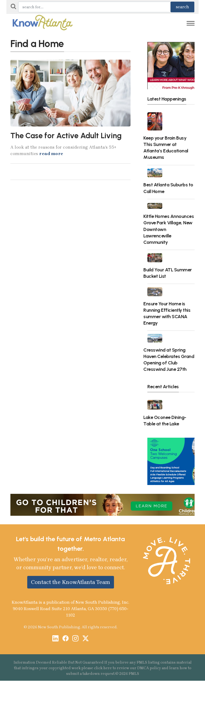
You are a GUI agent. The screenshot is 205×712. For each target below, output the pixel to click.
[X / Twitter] (85, 639)
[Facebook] (65, 639)
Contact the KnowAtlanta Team (70, 582)
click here (103, 668)
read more (51, 153)
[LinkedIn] (55, 639)
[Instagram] (75, 639)
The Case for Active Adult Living (66, 135)
